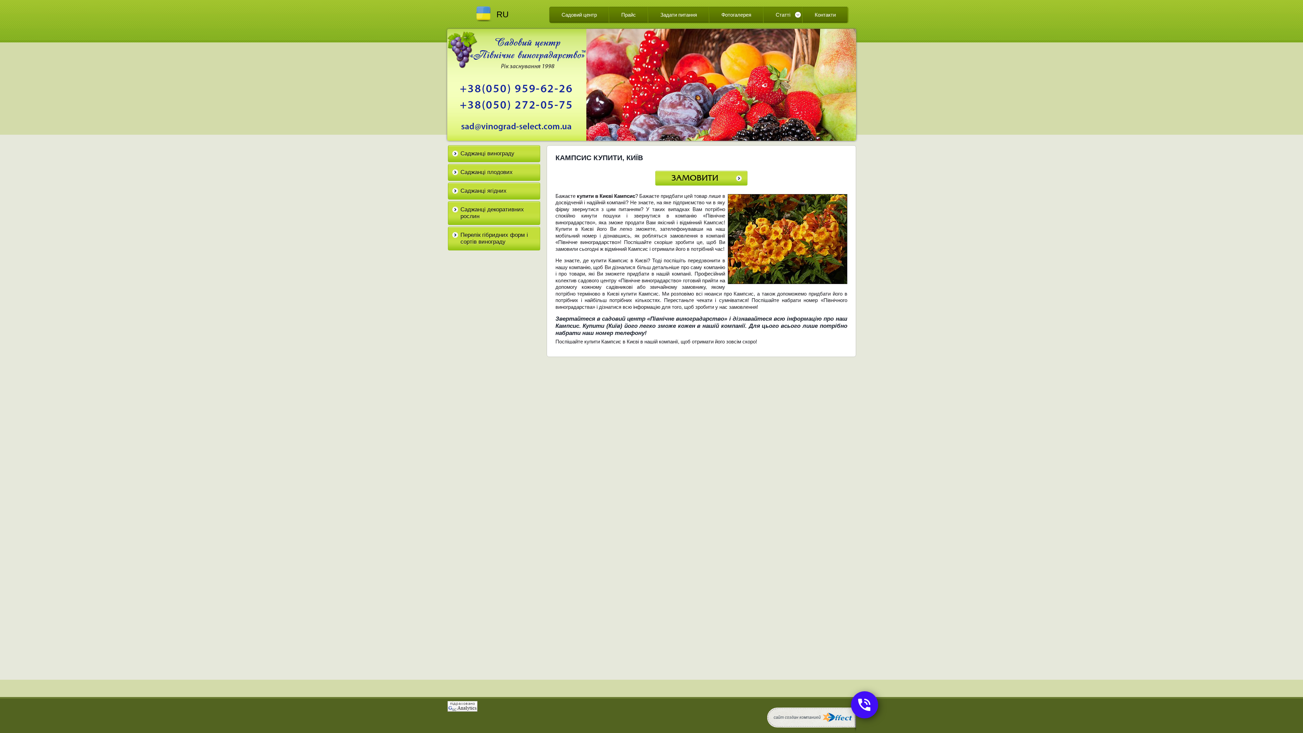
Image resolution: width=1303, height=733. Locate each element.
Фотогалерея (736, 15)
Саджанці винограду (487, 153)
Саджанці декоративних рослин (492, 213)
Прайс (628, 15)
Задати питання (678, 15)
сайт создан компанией (797, 717)
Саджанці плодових (486, 172)
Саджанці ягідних (483, 191)
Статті (783, 15)
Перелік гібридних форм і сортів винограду (494, 238)
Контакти (825, 15)
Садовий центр (579, 15)
